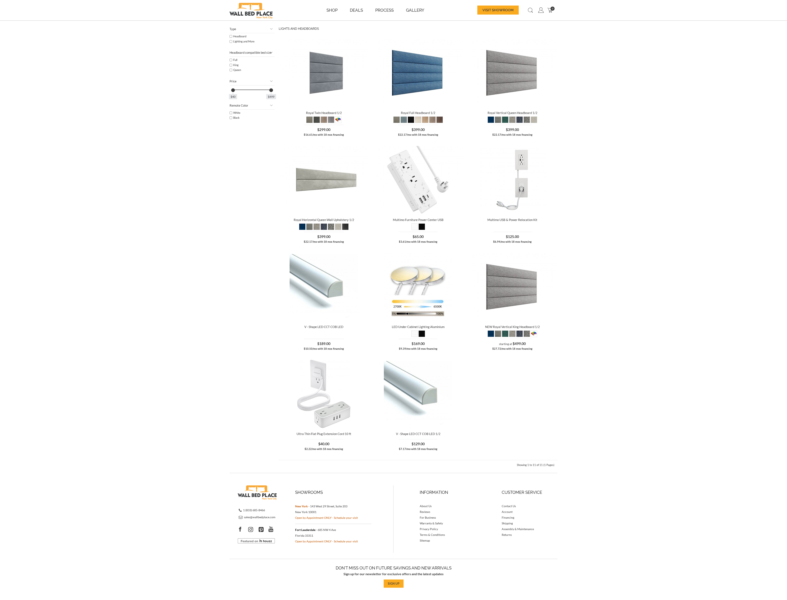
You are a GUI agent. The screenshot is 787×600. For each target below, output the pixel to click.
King (236, 65)
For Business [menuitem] (428, 517)
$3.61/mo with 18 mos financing (418, 241)
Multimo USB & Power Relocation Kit (512, 220)
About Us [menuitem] (426, 506)
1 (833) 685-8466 (254, 510)
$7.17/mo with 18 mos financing (418, 449)
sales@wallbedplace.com (259, 517)
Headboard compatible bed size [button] (251, 52)
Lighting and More (244, 41)
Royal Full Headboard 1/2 (418, 113)
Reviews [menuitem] (425, 511)
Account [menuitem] (507, 511)
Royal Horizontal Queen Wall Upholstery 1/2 (324, 220)
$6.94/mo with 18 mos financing (512, 241)
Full (235, 59)
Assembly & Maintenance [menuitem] (518, 529)
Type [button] (233, 29)
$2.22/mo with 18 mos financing (324, 449)
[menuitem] (332, 10)
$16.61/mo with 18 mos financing (324, 134)
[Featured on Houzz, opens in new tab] (256, 542)
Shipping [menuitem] (507, 523)
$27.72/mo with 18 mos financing (512, 348)
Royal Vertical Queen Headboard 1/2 (512, 113)
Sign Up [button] (393, 583)
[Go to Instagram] (253, 529)
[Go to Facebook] (243, 529)
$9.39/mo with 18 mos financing (418, 348)
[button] (498, 10)
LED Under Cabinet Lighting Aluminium (418, 327)
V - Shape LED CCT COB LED (323, 327)
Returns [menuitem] (507, 534)
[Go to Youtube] (273, 529)
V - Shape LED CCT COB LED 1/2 (418, 434)
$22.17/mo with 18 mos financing (418, 134)
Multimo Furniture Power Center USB (418, 220)
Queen (237, 70)
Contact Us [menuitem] (509, 506)
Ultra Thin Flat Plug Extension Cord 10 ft (324, 434)
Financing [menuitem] (508, 517)
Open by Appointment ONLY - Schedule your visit (326, 517)
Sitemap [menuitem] (425, 540)
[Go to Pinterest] (263, 529)
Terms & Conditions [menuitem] (432, 534)
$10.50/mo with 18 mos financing (324, 348)
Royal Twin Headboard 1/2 (324, 113)
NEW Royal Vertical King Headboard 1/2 (512, 327)
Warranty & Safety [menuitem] (431, 523)
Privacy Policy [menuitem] (429, 529)
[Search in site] (530, 10)
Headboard (239, 36)
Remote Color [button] (239, 105)
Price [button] (233, 81)
